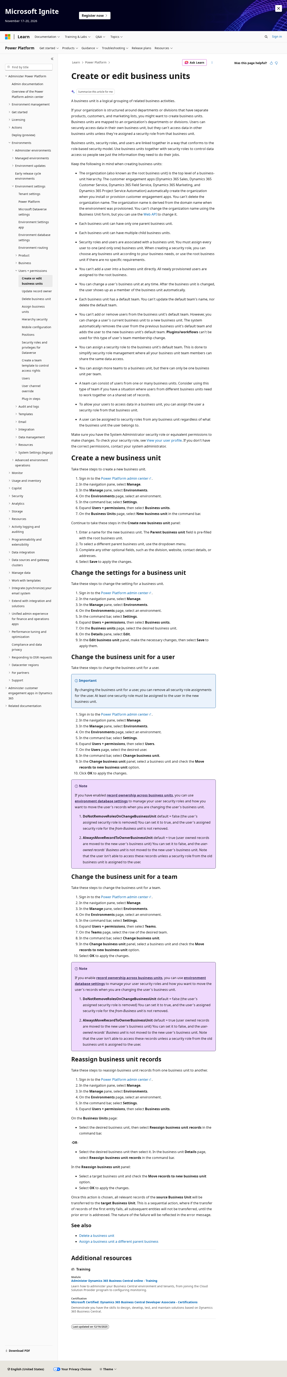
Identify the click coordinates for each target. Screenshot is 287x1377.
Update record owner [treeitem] (37, 291)
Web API (150, 214)
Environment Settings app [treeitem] (33, 224)
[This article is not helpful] (276, 63)
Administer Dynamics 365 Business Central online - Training (114, 1281)
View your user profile (164, 440)
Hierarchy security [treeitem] (34, 319)
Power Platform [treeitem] (29, 202)
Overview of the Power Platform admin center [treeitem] (27, 94)
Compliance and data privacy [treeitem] (27, 647)
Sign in (277, 36)
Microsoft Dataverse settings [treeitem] (32, 211)
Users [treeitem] (26, 378)
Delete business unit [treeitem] (36, 299)
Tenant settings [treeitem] (29, 194)
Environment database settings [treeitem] (34, 237)
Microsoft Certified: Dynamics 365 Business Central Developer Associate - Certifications (134, 1302)
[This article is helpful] (271, 63)
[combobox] (29, 67)
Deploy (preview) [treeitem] (23, 135)
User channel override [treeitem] (31, 388)
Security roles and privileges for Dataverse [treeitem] (34, 347)
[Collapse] (52, 58)
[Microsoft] (8, 36)
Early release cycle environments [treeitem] (28, 176)
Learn (76, 62)
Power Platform (96, 62)
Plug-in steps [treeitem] (31, 399)
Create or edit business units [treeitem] (32, 281)
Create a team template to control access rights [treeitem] (35, 365)
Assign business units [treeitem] (33, 309)
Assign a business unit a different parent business (118, 1241)
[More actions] (212, 62)
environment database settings (101, 801)
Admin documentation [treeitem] (27, 84)
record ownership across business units (140, 795)
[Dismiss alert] (278, 8)
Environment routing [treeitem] (33, 248)
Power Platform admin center (124, 478)
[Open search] (266, 37)
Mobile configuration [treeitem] (36, 327)
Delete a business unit (96, 1235)
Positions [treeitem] (28, 335)
